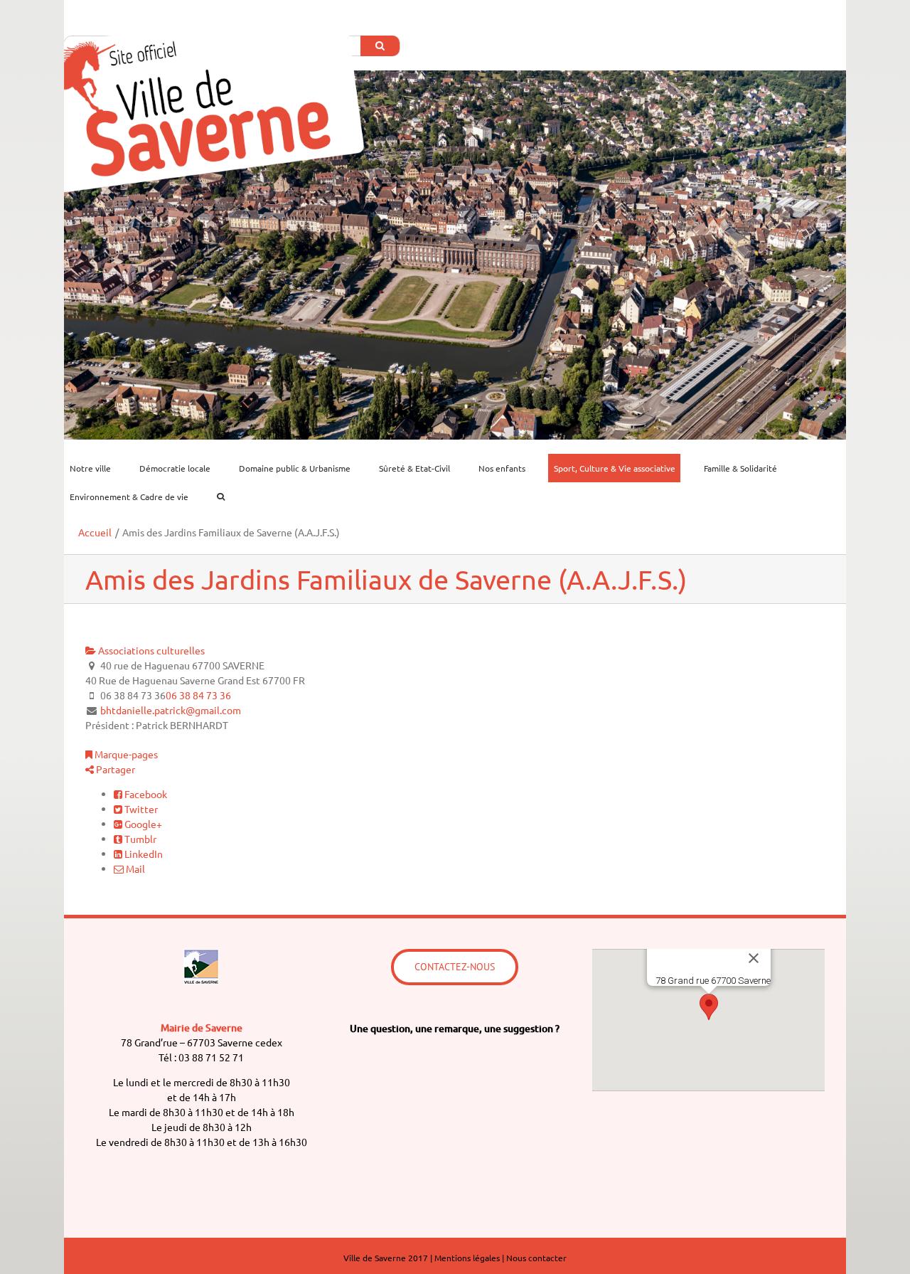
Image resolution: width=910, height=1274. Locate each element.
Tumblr (139, 838)
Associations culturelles (150, 650)
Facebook (144, 793)
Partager (114, 769)
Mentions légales (467, 1257)
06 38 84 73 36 (198, 695)
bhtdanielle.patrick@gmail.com (170, 710)
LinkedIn (142, 853)
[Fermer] (754, 958)
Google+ (142, 823)
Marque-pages (125, 754)
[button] (709, 1007)
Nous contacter (536, 1257)
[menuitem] (99, 468)
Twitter (140, 808)
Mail (134, 868)
